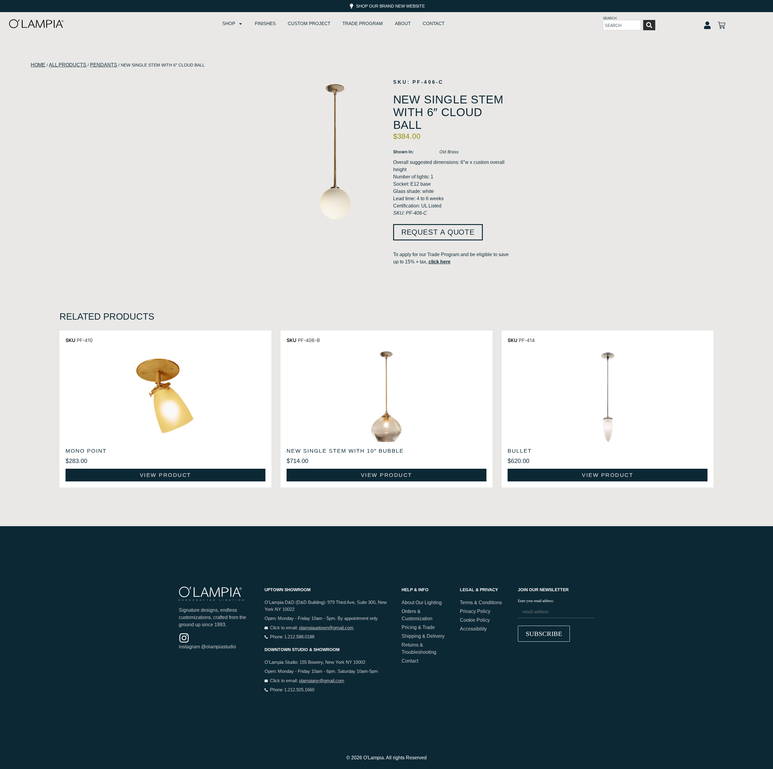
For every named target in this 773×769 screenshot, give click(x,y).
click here (439, 261)
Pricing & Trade (418, 627)
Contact (433, 23)
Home (38, 64)
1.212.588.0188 (299, 636)
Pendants (103, 64)
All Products (67, 64)
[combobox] (622, 25)
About (403, 23)
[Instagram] (184, 638)
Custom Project (309, 23)
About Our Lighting (422, 602)
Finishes (265, 23)
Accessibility (473, 628)
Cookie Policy (475, 620)
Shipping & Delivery (423, 636)
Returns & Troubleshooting (419, 648)
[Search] (649, 25)
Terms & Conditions (481, 602)
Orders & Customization (417, 615)
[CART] (721, 25)
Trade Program (362, 23)
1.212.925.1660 (299, 689)
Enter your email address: (536, 601)
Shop (228, 23)
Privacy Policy (475, 611)
